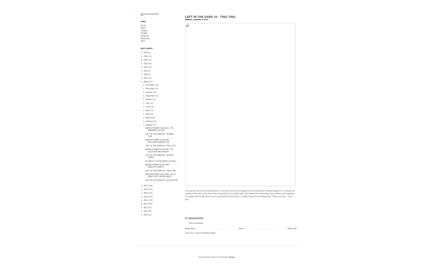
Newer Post (190, 228)
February (150, 121)
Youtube (144, 31)
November (150, 88)
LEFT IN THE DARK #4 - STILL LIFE (160, 146)
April (148, 114)
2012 (146, 204)
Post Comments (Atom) (206, 233)
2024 (146, 60)
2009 (146, 215)
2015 (146, 193)
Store (143, 41)
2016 (146, 189)
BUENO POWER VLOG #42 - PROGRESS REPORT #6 (157, 141)
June (148, 107)
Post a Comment (196, 223)
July (148, 103)
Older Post (292, 228)
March (149, 118)
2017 (146, 186)
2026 (146, 52)
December (150, 85)
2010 (146, 211)
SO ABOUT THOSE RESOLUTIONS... (161, 161)
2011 (146, 207)
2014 (146, 197)
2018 (146, 82)
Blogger (232, 257)
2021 (146, 71)
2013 (146, 200)
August (149, 99)
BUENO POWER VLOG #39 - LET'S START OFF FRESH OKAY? (160, 175)
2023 (146, 63)
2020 (146, 74)
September (150, 96)
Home (241, 228)
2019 (146, 78)
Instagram (145, 36)
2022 (146, 67)
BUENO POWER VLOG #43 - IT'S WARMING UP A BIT (159, 129)
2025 (146, 56)
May (148, 110)
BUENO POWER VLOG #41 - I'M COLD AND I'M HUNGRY (159, 150)
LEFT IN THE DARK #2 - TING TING (210, 17)
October (149, 92)
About (143, 28)
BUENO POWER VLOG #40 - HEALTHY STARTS (157, 166)
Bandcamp (145, 38)
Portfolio (144, 33)
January (149, 125)
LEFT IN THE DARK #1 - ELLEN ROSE (161, 180)
